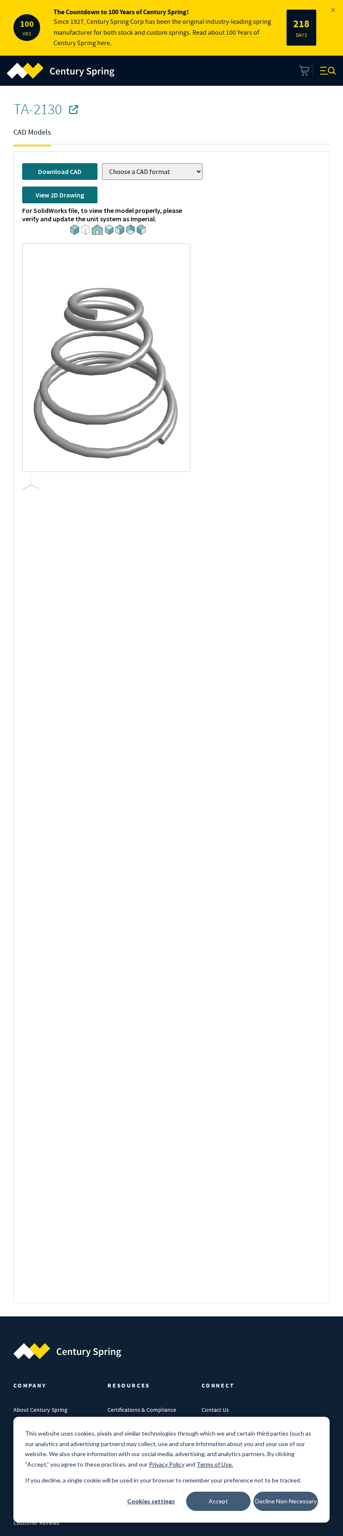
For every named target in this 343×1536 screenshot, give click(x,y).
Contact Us (215, 1409)
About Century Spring (40, 1409)
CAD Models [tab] (32, 132)
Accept (218, 1501)
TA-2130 (37, 109)
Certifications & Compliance (142, 1409)
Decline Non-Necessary (286, 1501)
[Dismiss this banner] (333, 10)
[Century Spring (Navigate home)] (67, 1351)
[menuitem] (61, 71)
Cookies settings (151, 1501)
